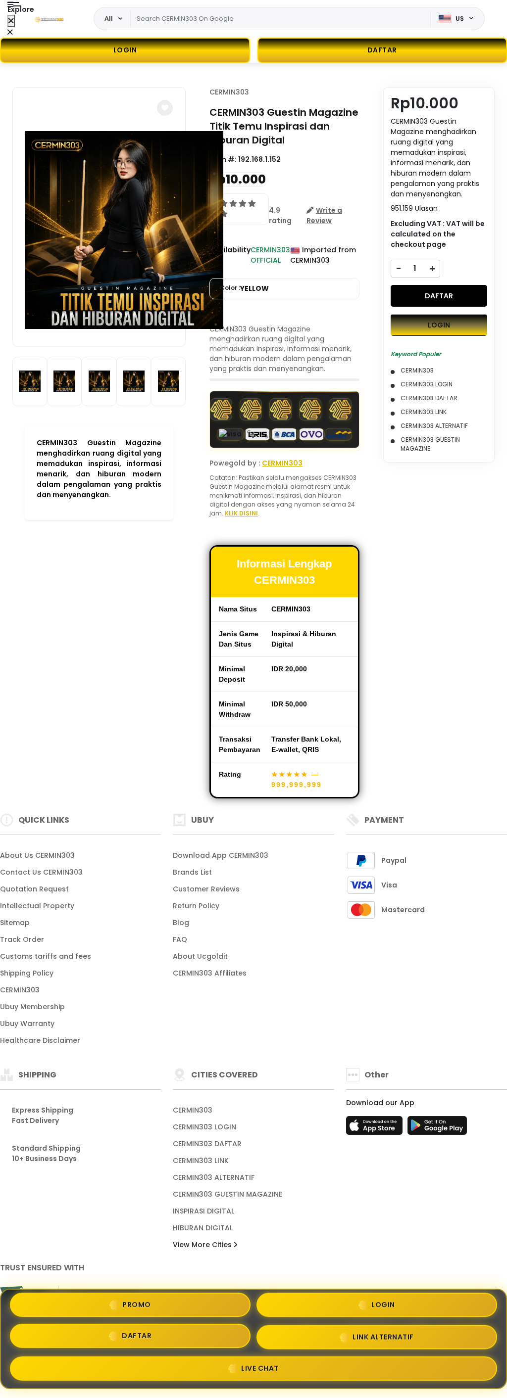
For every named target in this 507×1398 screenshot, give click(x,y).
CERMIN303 (229, 92)
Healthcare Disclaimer (40, 1040)
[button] (165, 108)
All (108, 18)
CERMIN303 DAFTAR (207, 1144)
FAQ (180, 939)
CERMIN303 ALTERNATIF (213, 1177)
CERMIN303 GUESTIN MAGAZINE (227, 1194)
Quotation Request (34, 889)
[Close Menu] (11, 21)
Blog (181, 923)
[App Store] (376, 1128)
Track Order (22, 939)
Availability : (230, 255)
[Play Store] (437, 1128)
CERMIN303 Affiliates (210, 973)
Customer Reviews (206, 889)
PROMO (136, 1307)
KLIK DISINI (241, 513)
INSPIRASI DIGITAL (203, 1211)
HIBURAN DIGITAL (203, 1228)
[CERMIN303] (49, 18)
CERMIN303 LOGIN (204, 1127)
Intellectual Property (37, 906)
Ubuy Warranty (27, 1023)
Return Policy (196, 906)
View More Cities (203, 1245)
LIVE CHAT (260, 1365)
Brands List (192, 872)
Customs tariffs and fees (45, 956)
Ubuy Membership (32, 1007)
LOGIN (125, 50)
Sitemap (15, 923)
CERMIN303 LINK (201, 1160)
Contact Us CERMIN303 (41, 872)
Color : (244, 288)
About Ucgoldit (200, 956)
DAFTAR (439, 296)
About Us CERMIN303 (37, 855)
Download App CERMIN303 (220, 855)
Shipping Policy (26, 973)
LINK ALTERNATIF (383, 1335)
